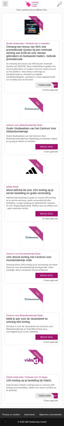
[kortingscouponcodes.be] (32, 4)
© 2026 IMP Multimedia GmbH (32, 422)
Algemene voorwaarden (50, 414)
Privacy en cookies (11, 414)
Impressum (29, 414)
